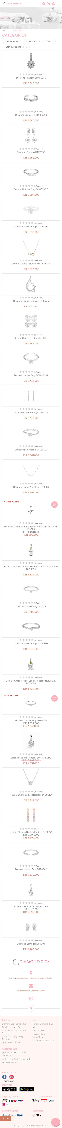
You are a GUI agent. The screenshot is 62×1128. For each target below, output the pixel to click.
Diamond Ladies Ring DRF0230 (31, 720)
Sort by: (12, 41)
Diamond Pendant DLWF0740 (31, 78)
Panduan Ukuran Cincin (12, 1027)
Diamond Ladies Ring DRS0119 (31, 606)
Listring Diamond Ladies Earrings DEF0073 (31, 832)
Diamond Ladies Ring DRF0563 (31, 115)
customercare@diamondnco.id (31, 991)
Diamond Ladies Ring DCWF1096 (31, 226)
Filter (6, 1119)
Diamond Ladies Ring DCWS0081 (31, 643)
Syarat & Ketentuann (11, 1042)
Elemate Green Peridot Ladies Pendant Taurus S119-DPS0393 (31, 682)
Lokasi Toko (37, 1037)
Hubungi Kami (38, 1034)
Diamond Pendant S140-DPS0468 (31, 906)
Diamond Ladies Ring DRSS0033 (31, 449)
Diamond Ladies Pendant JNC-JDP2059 (31, 263)
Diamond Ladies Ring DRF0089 (31, 869)
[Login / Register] (53, 3)
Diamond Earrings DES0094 (31, 944)
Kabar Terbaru (38, 1030)
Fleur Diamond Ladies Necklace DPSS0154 (31, 795)
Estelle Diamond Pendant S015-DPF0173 (31, 757)
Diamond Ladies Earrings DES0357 (31, 338)
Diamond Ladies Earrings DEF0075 (31, 412)
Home (4, 31)
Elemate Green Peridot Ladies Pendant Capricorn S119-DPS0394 (31, 567)
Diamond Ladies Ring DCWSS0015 (31, 189)
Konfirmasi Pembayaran (43, 1040)
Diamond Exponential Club (14, 1024)
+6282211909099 (9, 1062)
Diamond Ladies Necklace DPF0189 (31, 487)
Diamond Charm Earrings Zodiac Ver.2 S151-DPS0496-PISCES (31, 528)
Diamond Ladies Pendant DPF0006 (31, 301)
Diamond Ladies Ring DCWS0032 (31, 375)
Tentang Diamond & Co (42, 1024)
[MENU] (58, 4)
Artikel (35, 1027)
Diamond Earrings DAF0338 (31, 152)
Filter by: (39, 41)
